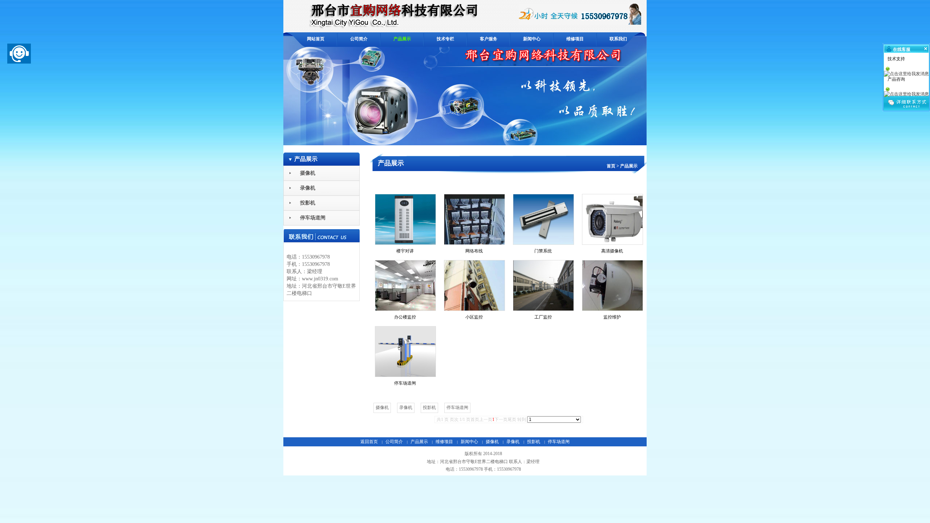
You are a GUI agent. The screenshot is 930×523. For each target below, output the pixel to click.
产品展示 (629, 166)
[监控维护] (612, 285)
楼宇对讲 (405, 251)
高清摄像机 (612, 251)
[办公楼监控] (405, 285)
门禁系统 (543, 251)
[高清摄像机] (612, 219)
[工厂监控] (543, 285)
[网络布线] (474, 219)
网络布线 (474, 251)
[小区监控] (474, 285)
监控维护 (612, 317)
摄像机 (492, 441)
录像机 (512, 441)
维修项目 (444, 441)
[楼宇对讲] (405, 219)
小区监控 (474, 317)
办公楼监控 (405, 317)
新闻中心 (469, 441)
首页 (611, 166)
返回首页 (369, 441)
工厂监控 (543, 317)
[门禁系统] (543, 219)
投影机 (533, 441)
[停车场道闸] (405, 351)
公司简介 (394, 441)
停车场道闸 (405, 383)
